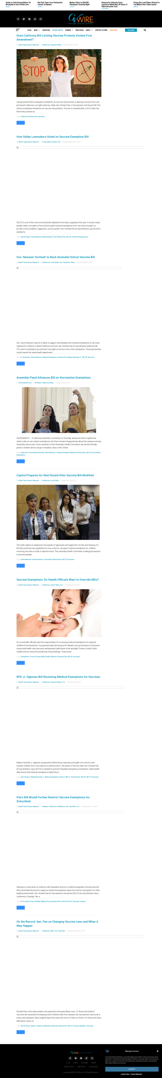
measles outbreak (51, 1026)
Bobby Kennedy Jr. (37, 777)
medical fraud (46, 901)
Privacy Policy (69, 1066)
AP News (38, 383)
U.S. (61, 585)
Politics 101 (56, 142)
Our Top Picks (65, 262)
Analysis (45, 806)
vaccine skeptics (79, 1026)
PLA (54, 237)
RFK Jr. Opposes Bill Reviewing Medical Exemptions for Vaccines (58, 676)
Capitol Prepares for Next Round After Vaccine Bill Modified (55, 475)
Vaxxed (83, 901)
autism (33, 1026)
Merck (62, 777)
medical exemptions (50, 357)
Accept (131, 1069)
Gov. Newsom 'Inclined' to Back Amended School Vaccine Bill (56, 257)
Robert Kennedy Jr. (74, 357)
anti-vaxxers (25, 777)
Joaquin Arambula (63, 452)
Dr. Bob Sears (26, 357)
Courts (21, 7)
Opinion (93, 1062)
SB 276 (68, 237)
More (21, 122)
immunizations (37, 559)
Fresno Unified (35, 901)
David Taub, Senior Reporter (29, 45)
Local (44, 142)
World (117, 7)
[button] (157, 1051)
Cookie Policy (125, 1074)
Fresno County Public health (40, 656)
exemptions (25, 656)
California (86, 8)
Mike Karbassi (47, 237)
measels (54, 656)
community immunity (36, 452)
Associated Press (25, 383)
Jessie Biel (48, 559)
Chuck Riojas (25, 237)
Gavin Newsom (36, 237)
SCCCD (74, 237)
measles (73, 452)
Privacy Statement (136, 1074)
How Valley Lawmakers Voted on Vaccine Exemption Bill (53, 136)
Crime (149, 8)
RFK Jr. (68, 777)
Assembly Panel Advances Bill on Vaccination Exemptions (54, 377)
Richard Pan (33, 116)
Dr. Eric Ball (25, 901)
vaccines (41, 116)
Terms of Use (81, 1066)
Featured (53, 45)
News (59, 45)
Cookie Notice (93, 1066)
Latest (53, 7)
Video (73, 262)
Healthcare (61, 806)
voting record (83, 237)
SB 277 (88, 777)
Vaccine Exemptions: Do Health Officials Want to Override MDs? (58, 579)
